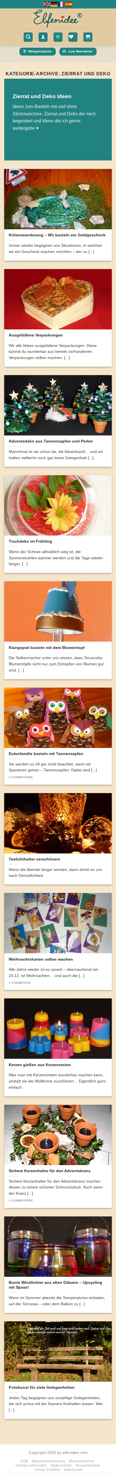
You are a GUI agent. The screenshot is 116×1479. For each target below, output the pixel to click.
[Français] (61, 4)
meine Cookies (47, 1470)
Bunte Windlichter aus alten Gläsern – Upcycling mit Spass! (55, 1285)
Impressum (73, 1470)
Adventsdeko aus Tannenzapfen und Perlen (51, 441)
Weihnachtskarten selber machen (41, 959)
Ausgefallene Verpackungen (36, 335)
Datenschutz (61, 1465)
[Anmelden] (43, 37)
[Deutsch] (54, 4)
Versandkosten (88, 1465)
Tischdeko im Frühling (30, 541)
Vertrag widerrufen (31, 1465)
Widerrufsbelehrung (48, 1461)
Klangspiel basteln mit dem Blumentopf (47, 648)
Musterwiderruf (81, 1461)
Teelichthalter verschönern (34, 859)
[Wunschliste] (72, 37)
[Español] (69, 4)
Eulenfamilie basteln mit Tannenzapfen (46, 754)
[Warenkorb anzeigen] (87, 37)
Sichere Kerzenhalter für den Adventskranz (50, 1171)
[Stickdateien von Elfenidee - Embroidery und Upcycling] (58, 18)
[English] (47, 4)
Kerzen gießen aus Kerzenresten (40, 1065)
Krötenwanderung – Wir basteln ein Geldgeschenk (57, 235)
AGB (24, 1461)
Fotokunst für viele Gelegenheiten (42, 1387)
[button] (28, 37)
